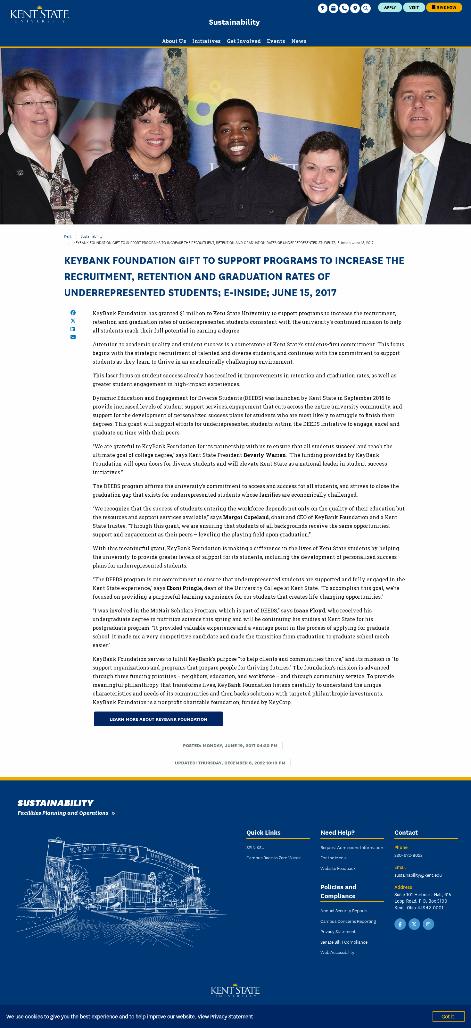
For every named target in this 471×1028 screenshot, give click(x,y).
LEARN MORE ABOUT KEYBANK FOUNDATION (158, 718)
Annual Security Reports (343, 910)
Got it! (449, 1016)
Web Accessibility (337, 952)
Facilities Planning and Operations (63, 812)
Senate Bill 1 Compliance (344, 941)
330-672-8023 (408, 854)
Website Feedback (338, 868)
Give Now (446, 7)
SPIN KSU (255, 847)
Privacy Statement (338, 931)
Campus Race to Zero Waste (273, 857)
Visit (414, 7)
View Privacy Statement (225, 1016)
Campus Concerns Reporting (348, 920)
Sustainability (234, 21)
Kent (67, 236)
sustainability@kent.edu (418, 874)
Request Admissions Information (351, 847)
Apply (390, 7)
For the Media (333, 857)
